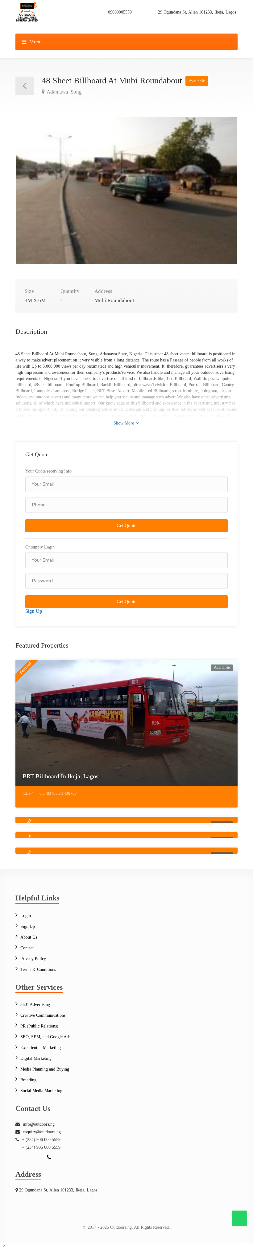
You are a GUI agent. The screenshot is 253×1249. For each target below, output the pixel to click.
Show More (124, 423)
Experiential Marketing (40, 1047)
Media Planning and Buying (44, 1069)
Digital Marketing (36, 1058)
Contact (27, 948)
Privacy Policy (33, 958)
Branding (28, 1080)
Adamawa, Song (64, 92)
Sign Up (33, 611)
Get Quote (126, 525)
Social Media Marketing (41, 1090)
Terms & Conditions (38, 969)
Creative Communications (42, 1015)
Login (25, 915)
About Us (28, 937)
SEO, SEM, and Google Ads (45, 1037)
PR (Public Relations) (39, 1026)
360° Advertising (35, 1004)
